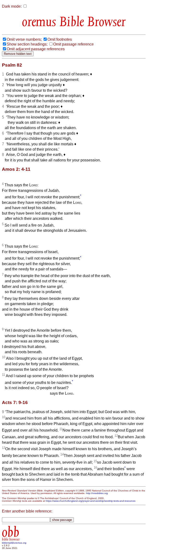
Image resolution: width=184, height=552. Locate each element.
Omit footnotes (59, 39)
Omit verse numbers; (24, 39)
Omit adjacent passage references (36, 49)
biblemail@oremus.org (14, 542)
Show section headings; (27, 44)
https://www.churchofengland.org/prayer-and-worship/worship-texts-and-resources (90, 501)
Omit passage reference (73, 44)
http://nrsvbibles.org (97, 493)
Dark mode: (12, 6)
